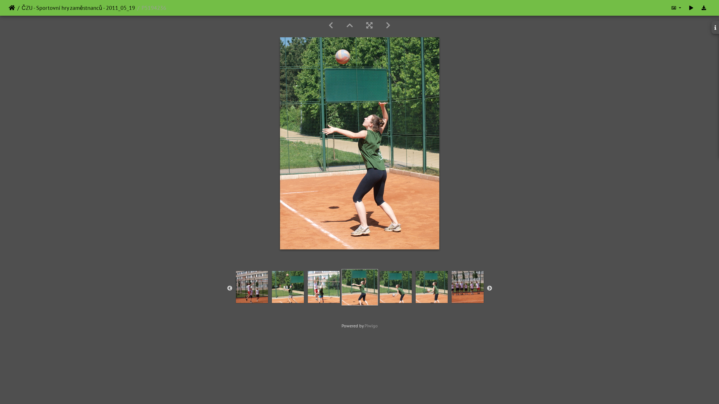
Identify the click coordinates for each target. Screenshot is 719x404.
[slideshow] (691, 7)
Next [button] (489, 288)
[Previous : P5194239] (331, 25)
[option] (252, 287)
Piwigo (371, 326)
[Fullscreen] (369, 25)
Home (12, 8)
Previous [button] (230, 288)
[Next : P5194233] (388, 25)
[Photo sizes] (676, 7)
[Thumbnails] (350, 25)
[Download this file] (703, 7)
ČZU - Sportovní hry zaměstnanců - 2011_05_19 (78, 8)
